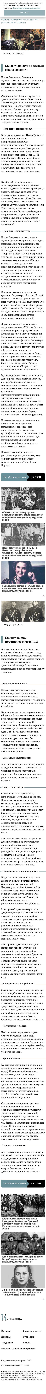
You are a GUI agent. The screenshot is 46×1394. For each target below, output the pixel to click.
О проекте (29, 1348)
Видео (26, 1342)
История (6, 1330)
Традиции (7, 1342)
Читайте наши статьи (22, 477)
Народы (5, 1336)
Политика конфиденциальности (15, 1365)
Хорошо (24, 13)
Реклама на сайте (11, 1348)
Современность (32, 1330)
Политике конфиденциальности (26, 8)
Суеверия (28, 1336)
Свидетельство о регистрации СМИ (16, 1360)
